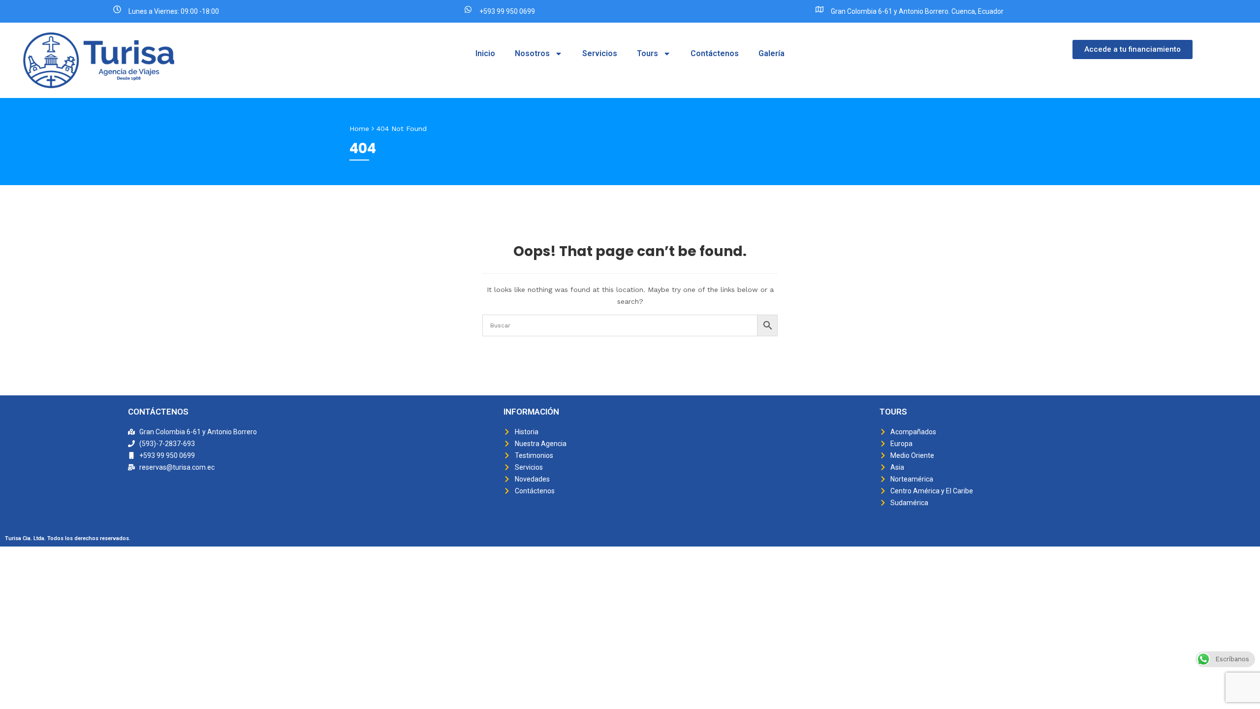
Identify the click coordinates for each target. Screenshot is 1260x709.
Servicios (599, 53)
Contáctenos (715, 53)
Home (359, 128)
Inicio (485, 53)
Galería (771, 53)
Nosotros (532, 53)
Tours (647, 53)
